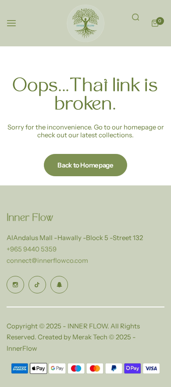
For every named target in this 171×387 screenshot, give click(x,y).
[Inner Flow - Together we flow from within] (85, 23)
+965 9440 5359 (32, 249)
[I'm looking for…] (135, 17)
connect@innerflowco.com (47, 260)
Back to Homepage (85, 165)
